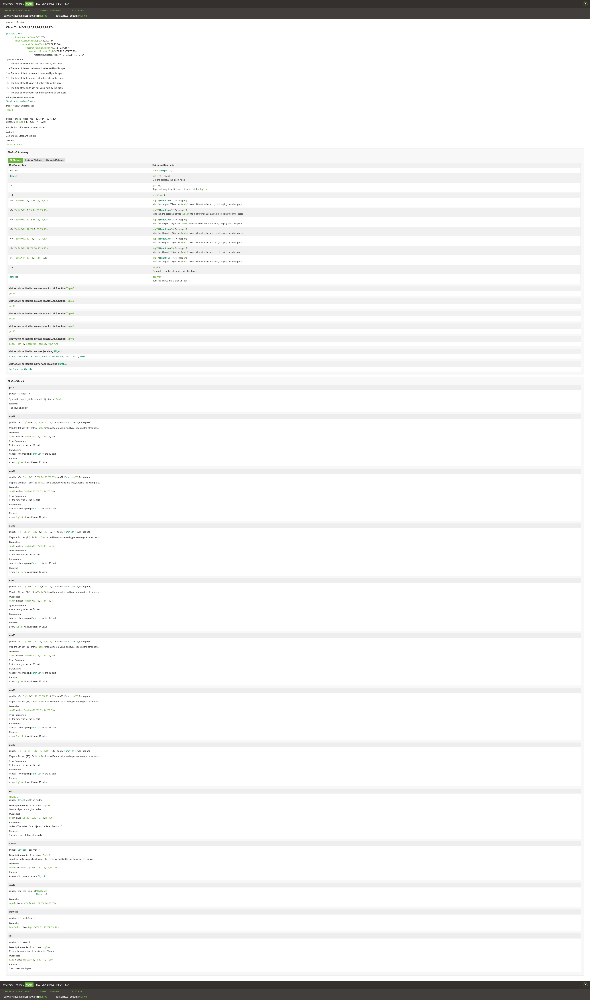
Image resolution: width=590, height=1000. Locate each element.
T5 (38, 200)
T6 (41, 200)
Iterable (22, 101)
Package (19, 4)
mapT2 (156, 210)
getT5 (12, 306)
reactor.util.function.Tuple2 (24, 37)
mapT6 (156, 248)
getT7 (156, 185)
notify (46, 356)
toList (42, 344)
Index (59, 4)
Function (165, 200)
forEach (13, 369)
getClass (35, 356)
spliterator (27, 369)
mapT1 (156, 200)
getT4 (12, 318)
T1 (172, 200)
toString (53, 344)
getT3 (12, 331)
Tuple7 (18, 200)
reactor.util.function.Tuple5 (38, 47)
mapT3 (156, 219)
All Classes (77, 10)
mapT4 (156, 229)
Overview (8, 4)
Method (43, 16)
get (154, 176)
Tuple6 (19, 122)
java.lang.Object (14, 33)
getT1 (12, 344)
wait (68, 356)
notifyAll (57, 356)
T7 (11, 185)
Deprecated (48, 4)
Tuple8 (9, 110)
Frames (44, 10)
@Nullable (14, 797)
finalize (23, 356)
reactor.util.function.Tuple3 (28, 40)
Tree (37, 4)
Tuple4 (70, 313)
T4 (34, 200)
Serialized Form (14, 144)
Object (31, 101)
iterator (31, 344)
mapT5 (156, 239)
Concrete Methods (54, 160)
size (155, 267)
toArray (157, 277)
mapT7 (156, 258)
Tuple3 (70, 326)
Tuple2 (70, 338)
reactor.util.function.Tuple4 (33, 44)
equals (156, 170)
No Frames (55, 10)
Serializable (12, 101)
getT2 (21, 344)
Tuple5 (70, 301)
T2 (27, 200)
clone (12, 356)
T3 (30, 200)
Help (66, 4)
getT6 (12, 293)
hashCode (158, 195)
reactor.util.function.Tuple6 (42, 51)
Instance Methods (33, 160)
